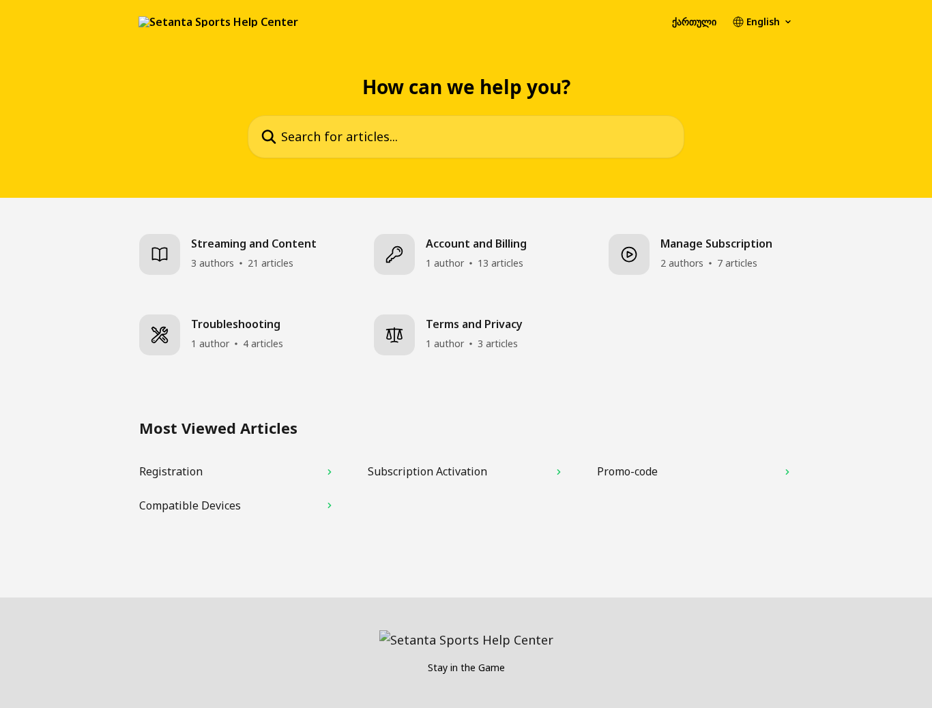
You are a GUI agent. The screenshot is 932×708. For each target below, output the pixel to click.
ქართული (694, 22)
